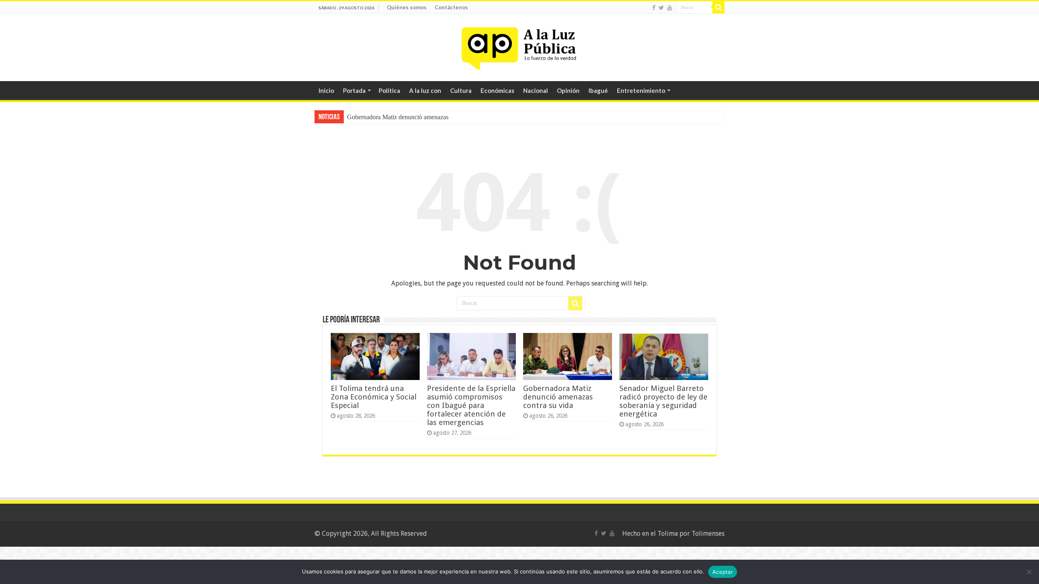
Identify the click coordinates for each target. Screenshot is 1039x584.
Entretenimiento (641, 90)
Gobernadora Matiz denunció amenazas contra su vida (558, 397)
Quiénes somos (407, 7)
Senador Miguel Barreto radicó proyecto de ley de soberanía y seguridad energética (663, 401)
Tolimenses (708, 533)
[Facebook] (653, 8)
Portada (354, 90)
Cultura (461, 90)
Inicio (326, 90)
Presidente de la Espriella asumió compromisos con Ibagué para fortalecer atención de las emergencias (471, 405)
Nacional (535, 90)
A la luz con (425, 90)
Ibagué (598, 90)
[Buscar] (718, 7)
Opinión (568, 90)
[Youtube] (669, 8)
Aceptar (722, 572)
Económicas (497, 90)
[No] (1029, 572)
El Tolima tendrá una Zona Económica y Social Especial (373, 397)
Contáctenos (451, 7)
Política (389, 90)
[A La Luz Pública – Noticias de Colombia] (519, 46)
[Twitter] (661, 8)
